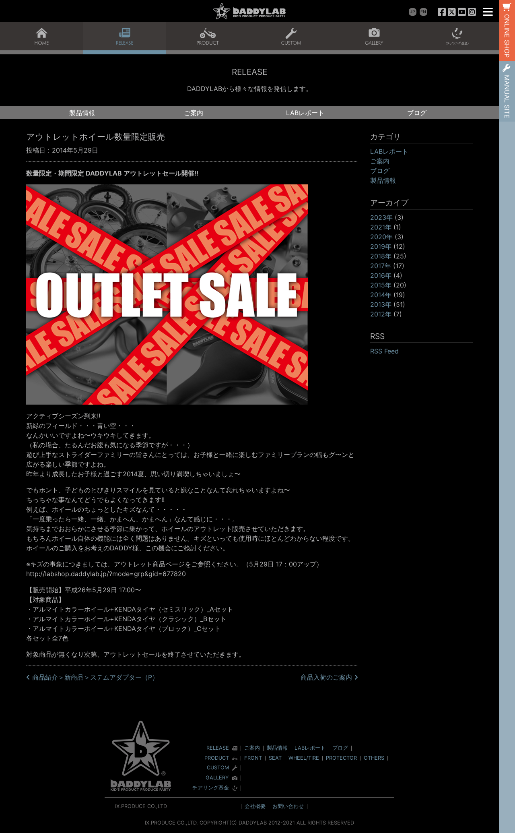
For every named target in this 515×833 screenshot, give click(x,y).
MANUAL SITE (507, 96)
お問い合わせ (288, 806)
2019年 (380, 246)
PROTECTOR (341, 758)
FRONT (253, 758)
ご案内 (193, 113)
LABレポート (305, 113)
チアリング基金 (210, 788)
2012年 (380, 314)
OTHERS (374, 758)
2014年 (380, 295)
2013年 (380, 304)
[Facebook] (442, 11)
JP (412, 11)
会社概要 (255, 806)
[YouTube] (462, 11)
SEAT (275, 758)
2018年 (380, 256)
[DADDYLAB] (249, 11)
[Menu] (488, 11)
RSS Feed (384, 351)
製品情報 (82, 113)
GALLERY (217, 778)
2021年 (380, 227)
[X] (452, 11)
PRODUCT (216, 758)
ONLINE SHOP (507, 36)
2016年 (380, 275)
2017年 (380, 266)
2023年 (381, 217)
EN (423, 11)
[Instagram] (472, 11)
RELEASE (217, 748)
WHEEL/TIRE (303, 758)
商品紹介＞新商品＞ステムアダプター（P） (94, 677)
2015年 (380, 285)
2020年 (381, 237)
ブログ (416, 113)
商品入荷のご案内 (327, 677)
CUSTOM (218, 768)
